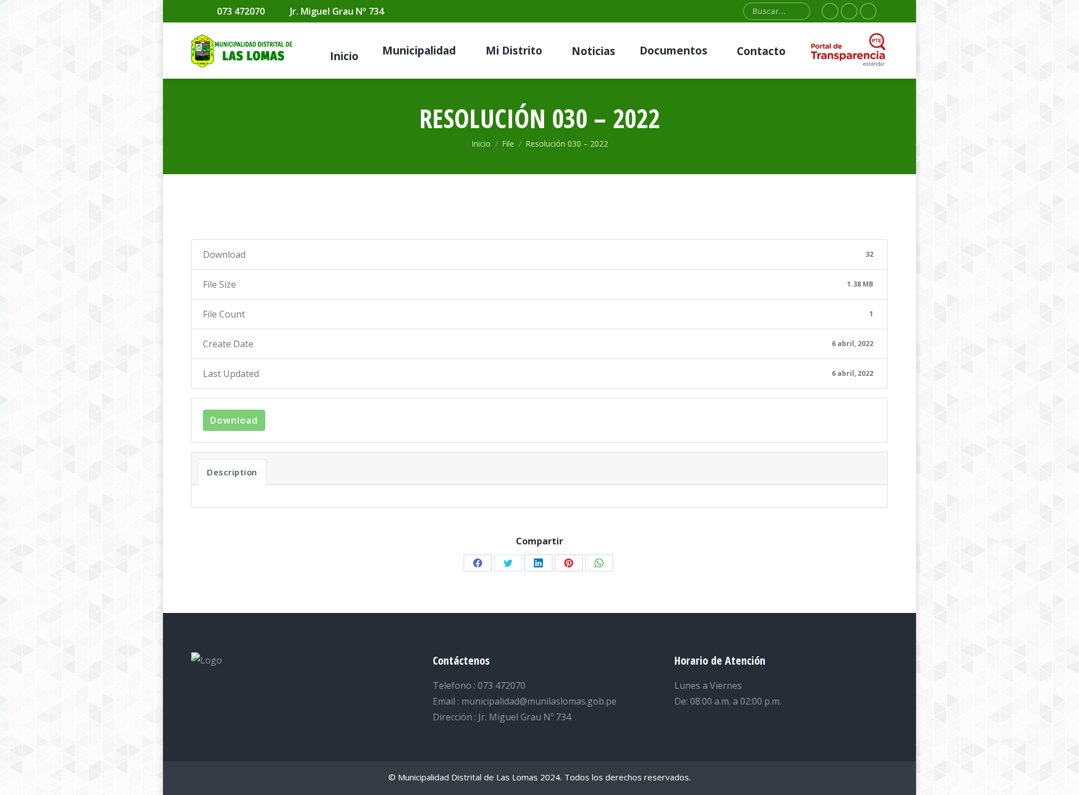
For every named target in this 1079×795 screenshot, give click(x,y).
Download (234, 420)
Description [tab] (232, 472)
